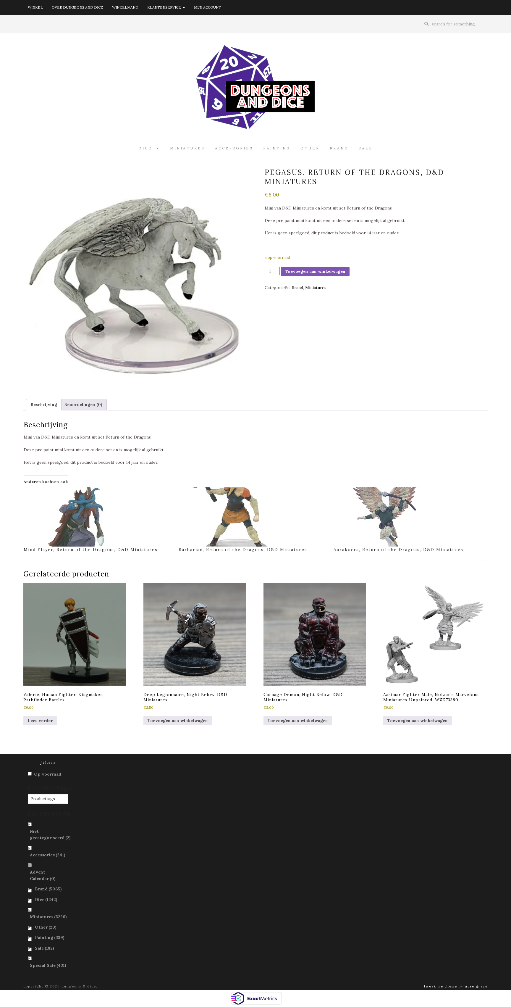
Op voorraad (47, 774)
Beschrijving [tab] (43, 404)
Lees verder (40, 720)
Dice (147, 148)
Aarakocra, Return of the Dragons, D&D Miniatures (398, 549)
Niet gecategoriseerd (50, 834)
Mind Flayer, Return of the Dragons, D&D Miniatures (91, 549)
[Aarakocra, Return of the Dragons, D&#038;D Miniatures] (408, 517)
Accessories (234, 148)
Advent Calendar (43, 875)
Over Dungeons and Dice (77, 7)
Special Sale (48, 965)
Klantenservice (165, 7)
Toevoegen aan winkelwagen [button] (178, 720)
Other (310, 148)
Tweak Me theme (440, 986)
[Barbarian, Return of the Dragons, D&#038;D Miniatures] (253, 517)
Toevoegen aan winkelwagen (315, 271)
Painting (276, 148)
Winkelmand (125, 7)
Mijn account (207, 7)
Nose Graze (476, 986)
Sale (366, 148)
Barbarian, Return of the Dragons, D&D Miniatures (243, 549)
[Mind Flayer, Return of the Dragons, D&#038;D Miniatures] (98, 517)
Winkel (35, 7)
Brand (339, 148)
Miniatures (187, 148)
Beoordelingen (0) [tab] (83, 404)
